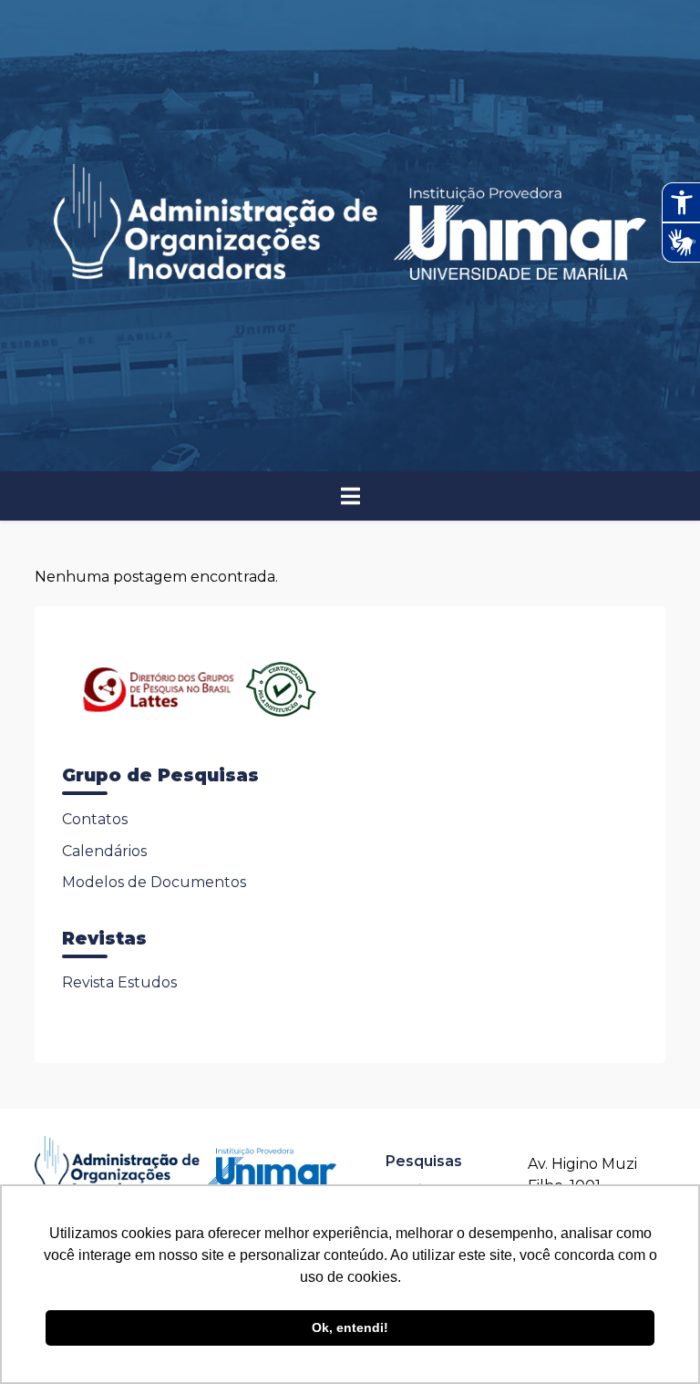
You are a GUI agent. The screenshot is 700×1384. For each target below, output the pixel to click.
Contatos (95, 819)
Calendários (104, 851)
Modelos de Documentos (154, 882)
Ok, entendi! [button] (350, 1327)
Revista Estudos (119, 982)
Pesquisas (424, 1161)
